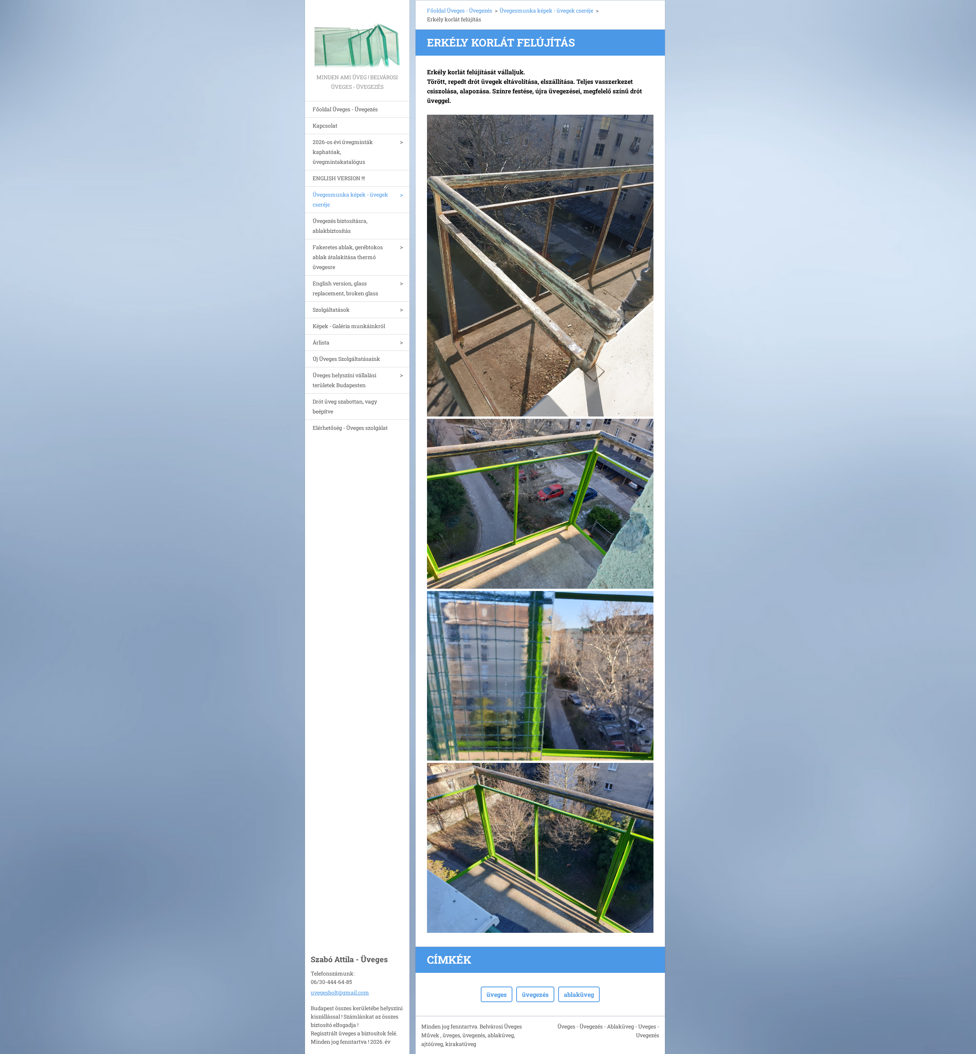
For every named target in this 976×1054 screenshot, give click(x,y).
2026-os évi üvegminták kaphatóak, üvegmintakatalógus (343, 151)
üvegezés (535, 994)
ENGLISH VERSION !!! (339, 178)
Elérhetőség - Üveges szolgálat (350, 427)
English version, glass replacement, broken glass (345, 288)
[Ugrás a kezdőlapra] (357, 36)
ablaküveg (579, 994)
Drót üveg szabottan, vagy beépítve (345, 406)
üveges (496, 994)
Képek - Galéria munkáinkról (349, 326)
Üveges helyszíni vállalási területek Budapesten (344, 380)
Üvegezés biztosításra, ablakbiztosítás (340, 225)
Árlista (321, 342)
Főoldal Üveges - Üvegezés (345, 109)
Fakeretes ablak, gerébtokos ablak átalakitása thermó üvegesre (348, 257)
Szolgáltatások (331, 309)
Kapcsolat (325, 125)
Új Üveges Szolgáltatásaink (346, 358)
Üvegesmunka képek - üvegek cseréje (350, 199)
